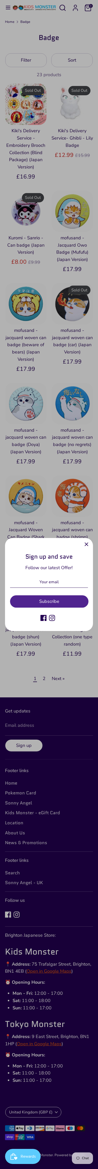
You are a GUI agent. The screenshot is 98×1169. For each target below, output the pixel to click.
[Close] (86, 544)
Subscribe (49, 601)
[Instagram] (52, 618)
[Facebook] (43, 618)
